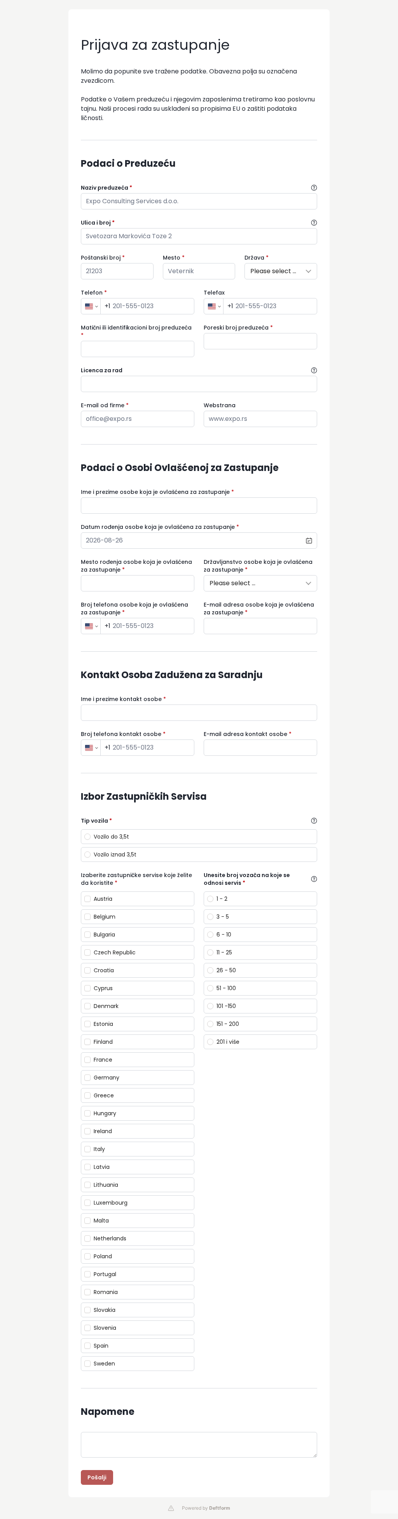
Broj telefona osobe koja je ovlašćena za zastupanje (134, 608)
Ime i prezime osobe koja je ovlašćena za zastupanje (157, 492)
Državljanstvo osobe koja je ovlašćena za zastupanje (258, 566)
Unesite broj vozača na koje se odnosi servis (247, 879)
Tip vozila (96, 821)
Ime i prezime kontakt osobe (123, 699)
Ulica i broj (98, 223)
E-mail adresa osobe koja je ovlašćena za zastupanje (259, 608)
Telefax (214, 292)
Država (256, 258)
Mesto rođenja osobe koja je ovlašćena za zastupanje (136, 566)
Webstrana (220, 405)
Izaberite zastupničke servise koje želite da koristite (136, 879)
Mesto (174, 258)
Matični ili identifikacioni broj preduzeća (136, 331)
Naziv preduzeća (106, 188)
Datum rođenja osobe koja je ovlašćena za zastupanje (160, 527)
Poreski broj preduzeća (238, 327)
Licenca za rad (101, 370)
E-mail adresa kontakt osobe (248, 734)
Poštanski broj (103, 258)
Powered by (206, 1508)
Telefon (94, 292)
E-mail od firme (105, 405)
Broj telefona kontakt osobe (123, 734)
